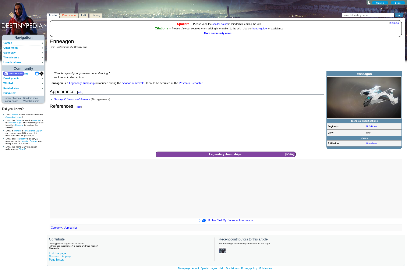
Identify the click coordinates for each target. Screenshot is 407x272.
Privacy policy (249, 268)
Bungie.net (9, 93)
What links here (31, 101)
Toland (15, 114)
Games (7, 42)
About (195, 268)
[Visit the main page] (23, 19)
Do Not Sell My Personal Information (230, 220)
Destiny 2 (60, 99)
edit (80, 92)
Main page (184, 268)
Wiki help (8, 83)
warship (36, 120)
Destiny (22, 139)
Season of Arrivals (133, 83)
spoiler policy (220, 24)
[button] (289, 154)
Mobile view (266, 268)
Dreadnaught (15, 123)
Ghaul (22, 149)
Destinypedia (11, 78)
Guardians (371, 143)
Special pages (11, 101)
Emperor (19, 125)
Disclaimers (233, 268)
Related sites (11, 88)
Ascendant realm (14, 117)
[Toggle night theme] (369, 2)
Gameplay (9, 52)
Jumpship (89, 83)
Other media (10, 47)
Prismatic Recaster (190, 83)
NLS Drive (371, 126)
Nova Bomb (29, 131)
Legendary (75, 83)
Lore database (12, 62)
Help (221, 268)
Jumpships (233, 154)
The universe (11, 57)
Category (56, 227)
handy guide (259, 28)
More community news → (219, 33)
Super (39, 131)
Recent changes (12, 98)
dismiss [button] (394, 23)
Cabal (18, 120)
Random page (30, 98)
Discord (13, 73)
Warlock (17, 131)
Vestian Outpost (30, 141)
